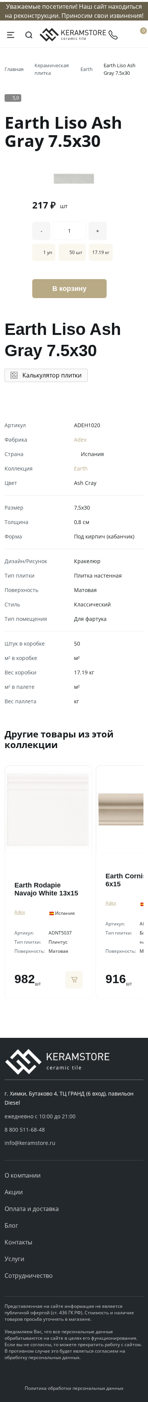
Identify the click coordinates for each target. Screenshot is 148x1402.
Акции (14, 1192)
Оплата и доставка (32, 1209)
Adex (80, 439)
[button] (74, 1129)
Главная (14, 69)
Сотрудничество (29, 1275)
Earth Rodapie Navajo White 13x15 (46, 889)
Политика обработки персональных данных (74, 1388)
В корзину (69, 288)
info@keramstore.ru (30, 1142)
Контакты (18, 1242)
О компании (23, 1175)
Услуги (14, 1259)
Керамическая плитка (52, 69)
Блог (11, 1225)
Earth (86, 69)
